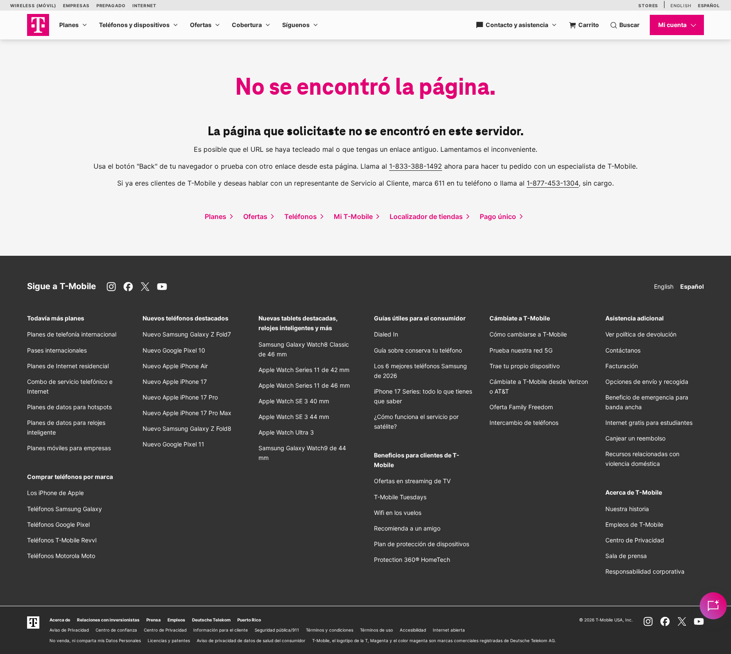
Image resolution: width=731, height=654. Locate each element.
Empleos (176, 619)
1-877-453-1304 (553, 183)
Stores (648, 5)
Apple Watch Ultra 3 (286, 432)
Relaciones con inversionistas (108, 619)
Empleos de (634, 524)
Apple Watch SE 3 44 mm (293, 416)
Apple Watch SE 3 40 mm (293, 401)
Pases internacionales (57, 350)
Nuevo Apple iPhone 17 (175, 381)
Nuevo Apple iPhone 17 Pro (180, 397)
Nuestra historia (627, 508)
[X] (145, 287)
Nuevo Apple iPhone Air (175, 365)
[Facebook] (128, 287)
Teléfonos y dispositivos (134, 24)
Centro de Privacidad (634, 540)
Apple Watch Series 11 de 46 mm (304, 385)
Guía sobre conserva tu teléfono (418, 350)
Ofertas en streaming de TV (412, 480)
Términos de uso (376, 629)
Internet (144, 5)
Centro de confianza (116, 629)
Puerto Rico (249, 619)
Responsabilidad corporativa (644, 571)
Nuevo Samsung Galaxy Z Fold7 (187, 334)
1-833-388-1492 (415, 166)
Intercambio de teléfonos (523, 422)
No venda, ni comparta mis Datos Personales (95, 640)
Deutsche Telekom (211, 619)
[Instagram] (111, 287)
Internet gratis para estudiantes (649, 422)
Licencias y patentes (169, 640)
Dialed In (386, 334)
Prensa (153, 619)
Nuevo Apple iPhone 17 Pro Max (187, 412)
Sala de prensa (626, 555)
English (681, 5)
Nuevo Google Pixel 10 (174, 350)
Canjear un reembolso (635, 438)
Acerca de (59, 619)
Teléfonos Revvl (61, 540)
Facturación (621, 365)
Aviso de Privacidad (69, 629)
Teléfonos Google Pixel (59, 524)
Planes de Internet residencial (68, 365)
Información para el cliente (220, 629)
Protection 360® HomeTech (412, 559)
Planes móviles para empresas (69, 448)
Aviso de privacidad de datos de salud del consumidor (251, 640)
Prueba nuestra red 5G (520, 350)
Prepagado (111, 5)
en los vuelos (397, 512)
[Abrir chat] (713, 605)
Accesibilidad (413, 629)
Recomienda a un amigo (407, 528)
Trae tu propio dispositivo (524, 365)
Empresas (76, 5)
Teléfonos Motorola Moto (61, 555)
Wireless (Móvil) (33, 5)
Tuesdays (400, 497)
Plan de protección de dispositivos (421, 543)
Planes (69, 24)
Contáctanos (622, 350)
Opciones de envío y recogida (646, 381)
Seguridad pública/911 (277, 629)
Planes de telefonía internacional (71, 334)
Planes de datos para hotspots (69, 406)
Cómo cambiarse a (528, 334)
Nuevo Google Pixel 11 (173, 444)
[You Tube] (162, 287)
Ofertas (201, 24)
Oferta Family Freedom (521, 406)
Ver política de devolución (640, 334)
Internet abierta (449, 629)
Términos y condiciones (329, 629)
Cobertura (247, 24)
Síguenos (296, 24)
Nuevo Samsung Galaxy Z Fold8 (187, 428)
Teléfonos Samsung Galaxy (64, 508)
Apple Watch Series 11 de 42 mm (303, 369)
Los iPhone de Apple (55, 492)
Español (709, 5)
